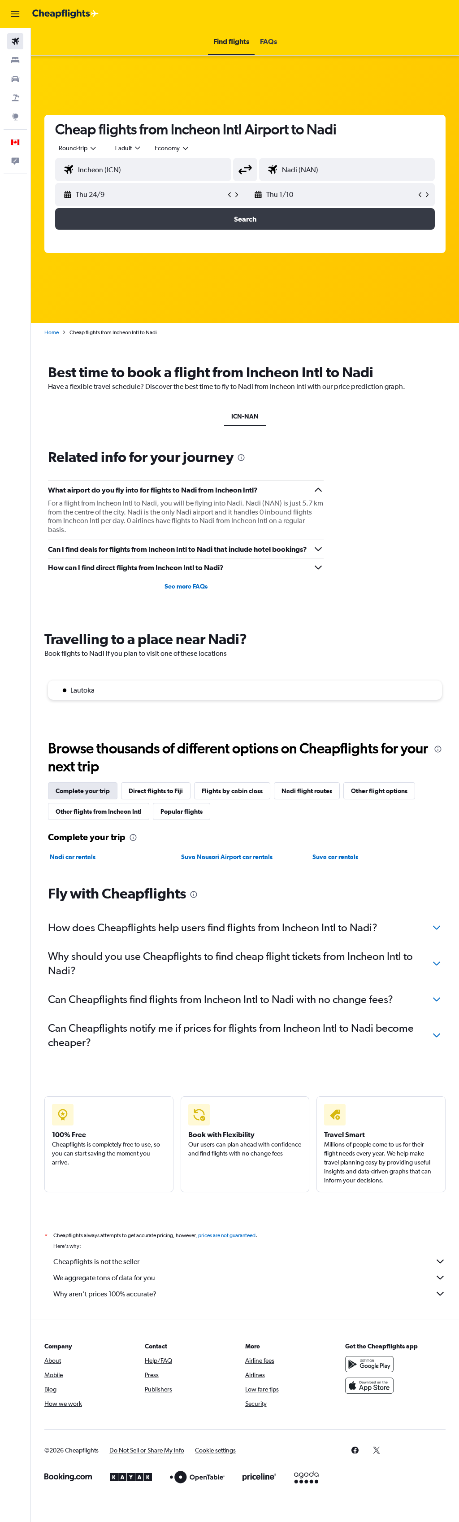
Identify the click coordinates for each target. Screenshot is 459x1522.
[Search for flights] (15, 41)
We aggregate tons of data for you (104, 1277)
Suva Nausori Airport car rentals (227, 856)
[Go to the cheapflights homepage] (65, 13)
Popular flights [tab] (181, 811)
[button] (15, 14)
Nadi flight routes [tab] (306, 790)
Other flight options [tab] (379, 790)
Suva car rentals (335, 856)
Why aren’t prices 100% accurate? (104, 1294)
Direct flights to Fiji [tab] (156, 790)
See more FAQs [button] (186, 586)
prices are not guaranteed (226, 1235)
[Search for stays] (15, 60)
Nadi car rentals (72, 856)
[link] (355, 1450)
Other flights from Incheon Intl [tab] (99, 811)
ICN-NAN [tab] (245, 416)
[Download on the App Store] (369, 1386)
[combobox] (172, 148)
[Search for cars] (15, 79)
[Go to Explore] (15, 117)
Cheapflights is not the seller (96, 1261)
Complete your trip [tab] (83, 790)
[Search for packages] (15, 98)
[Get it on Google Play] (369, 1364)
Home (51, 332)
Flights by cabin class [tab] (232, 790)
